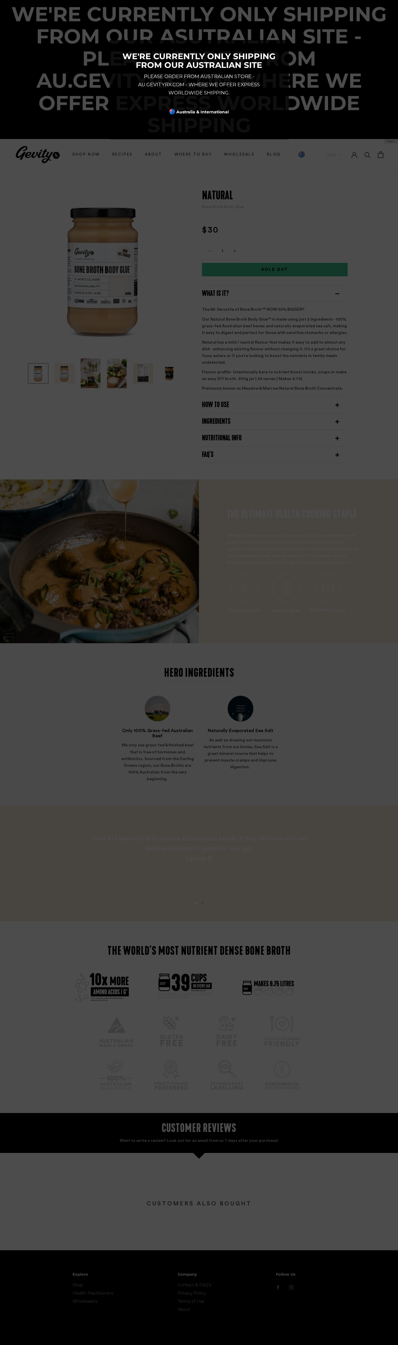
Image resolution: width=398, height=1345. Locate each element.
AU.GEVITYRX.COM (161, 84)
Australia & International (202, 112)
